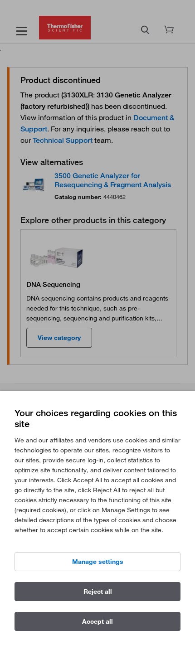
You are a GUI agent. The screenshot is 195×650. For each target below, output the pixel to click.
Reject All (97, 591)
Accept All (97, 621)
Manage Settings (97, 562)
